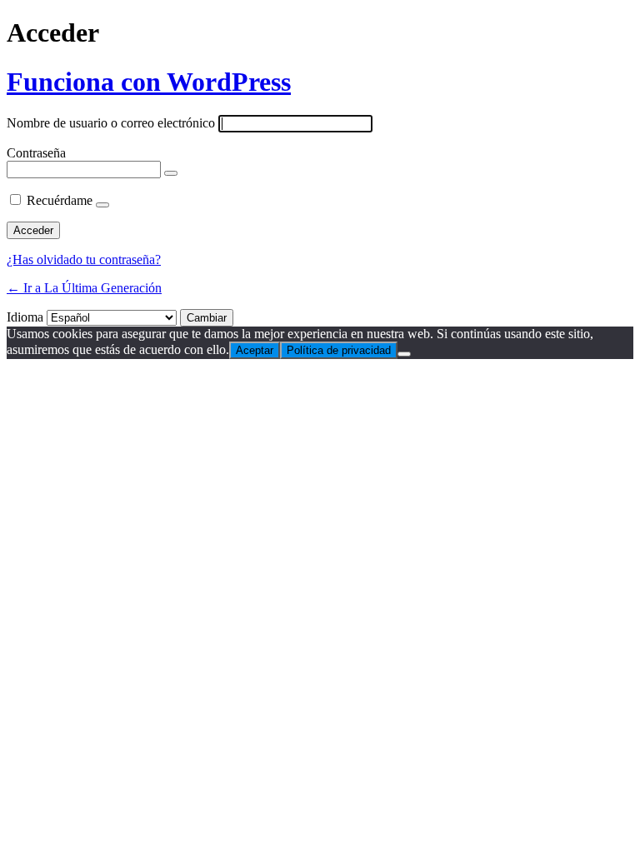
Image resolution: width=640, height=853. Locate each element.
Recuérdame (59, 200)
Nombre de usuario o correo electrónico (111, 123)
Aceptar (254, 350)
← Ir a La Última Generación (84, 288)
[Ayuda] (102, 204)
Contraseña (36, 153)
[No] (404, 354)
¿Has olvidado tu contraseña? (84, 259)
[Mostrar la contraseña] (171, 173)
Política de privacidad (339, 350)
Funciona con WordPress (149, 82)
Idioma (25, 317)
